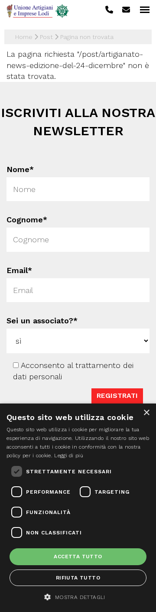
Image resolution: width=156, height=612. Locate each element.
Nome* (20, 169)
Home (23, 36)
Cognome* (26, 220)
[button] (78, 597)
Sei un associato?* (42, 320)
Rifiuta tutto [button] (78, 578)
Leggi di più (68, 455)
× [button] (146, 413)
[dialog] (78, 508)
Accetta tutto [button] (78, 556)
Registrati (117, 395)
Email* (19, 270)
